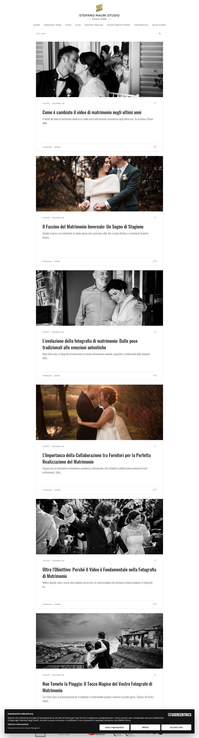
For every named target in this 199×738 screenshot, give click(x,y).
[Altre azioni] (156, 103)
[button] (159, 33)
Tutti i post (40, 33)
